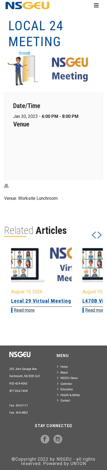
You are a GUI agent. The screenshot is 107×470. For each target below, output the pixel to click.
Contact (65, 400)
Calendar (66, 384)
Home (64, 367)
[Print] (9, 186)
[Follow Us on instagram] (58, 439)
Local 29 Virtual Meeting (39, 301)
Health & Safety (70, 395)
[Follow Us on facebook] (45, 439)
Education (66, 389)
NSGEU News (69, 378)
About (64, 372)
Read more (22, 310)
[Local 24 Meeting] (53, 68)
